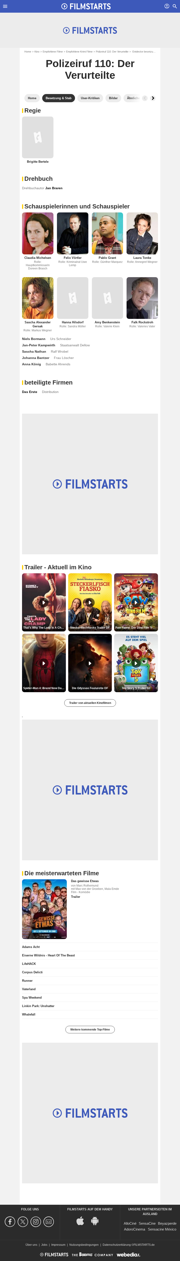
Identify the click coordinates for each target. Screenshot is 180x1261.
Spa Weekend (32, 997)
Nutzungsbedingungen (84, 1244)
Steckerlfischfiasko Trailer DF (90, 627)
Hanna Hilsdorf (72, 322)
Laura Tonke (142, 258)
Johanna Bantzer (35, 358)
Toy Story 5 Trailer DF (136, 688)
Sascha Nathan (34, 351)
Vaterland (29, 989)
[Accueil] (86, 6)
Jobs (44, 1244)
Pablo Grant (107, 258)
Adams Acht (31, 947)
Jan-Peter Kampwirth (38, 345)
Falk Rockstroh (142, 322)
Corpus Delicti (32, 972)
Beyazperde (167, 1223)
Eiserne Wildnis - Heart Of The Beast (48, 955)
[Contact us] (49, 1221)
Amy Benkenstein (107, 322)
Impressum (58, 1244)
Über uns (31, 1244)
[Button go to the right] (153, 98)
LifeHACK (29, 964)
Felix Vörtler (73, 258)
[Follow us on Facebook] (11, 1221)
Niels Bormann (33, 339)
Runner (27, 980)
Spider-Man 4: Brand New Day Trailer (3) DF (44, 688)
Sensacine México (162, 1229)
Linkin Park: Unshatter (38, 1006)
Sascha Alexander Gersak (38, 324)
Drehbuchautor (33, 188)
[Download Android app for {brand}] (97, 1220)
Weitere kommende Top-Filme (90, 1029)
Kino (36, 51)
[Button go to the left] (145, 98)
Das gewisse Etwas (85, 881)
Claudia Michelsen (37, 258)
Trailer (75, 897)
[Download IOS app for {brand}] (83, 1220)
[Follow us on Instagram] (36, 1221)
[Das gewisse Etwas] (44, 909)
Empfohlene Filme (53, 51)
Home (27, 51)
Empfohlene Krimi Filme (79, 51)
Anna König (31, 364)
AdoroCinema (134, 1229)
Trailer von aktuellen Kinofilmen (90, 703)
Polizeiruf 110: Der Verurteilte (112, 51)
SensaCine (147, 1223)
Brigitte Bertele (38, 161)
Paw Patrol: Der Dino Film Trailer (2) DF (136, 627)
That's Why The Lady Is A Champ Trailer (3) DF (44, 627)
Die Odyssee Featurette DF (90, 688)
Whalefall (28, 1014)
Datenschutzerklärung (117, 1244)
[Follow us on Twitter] (24, 1221)
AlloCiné (130, 1223)
